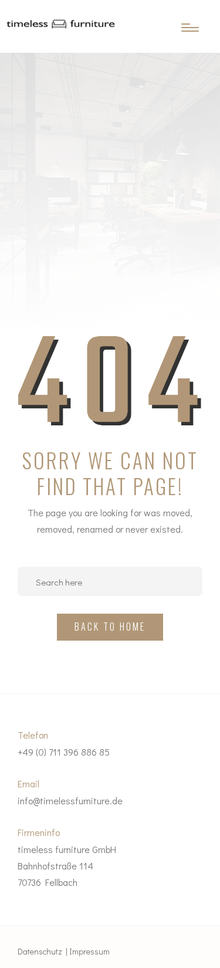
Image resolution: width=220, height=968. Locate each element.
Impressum (89, 951)
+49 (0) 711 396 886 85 (64, 752)
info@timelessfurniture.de (70, 800)
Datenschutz (40, 951)
